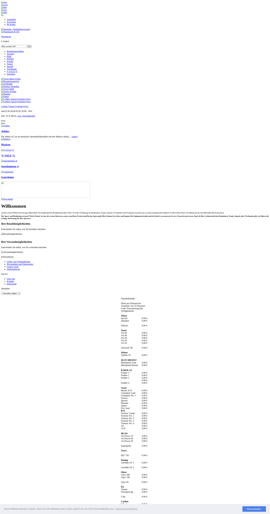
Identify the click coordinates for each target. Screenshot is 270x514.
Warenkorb (6, 36)
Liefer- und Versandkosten (18, 261)
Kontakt (10, 281)
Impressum (11, 284)
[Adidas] (5, 126)
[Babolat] (5, 94)
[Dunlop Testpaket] (10, 86)
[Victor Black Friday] (11, 79)
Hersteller (5, 288)
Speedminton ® (10, 166)
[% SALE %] (7, 150)
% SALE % (8, 155)
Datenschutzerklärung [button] (126, 509)
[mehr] (74, 136)
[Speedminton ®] (9, 161)
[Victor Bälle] (7, 89)
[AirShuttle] (7, 84)
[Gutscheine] (7, 172)
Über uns (11, 279)
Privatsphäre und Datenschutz (20, 264)
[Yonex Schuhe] (8, 91)
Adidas (5, 131)
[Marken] (5, 139)
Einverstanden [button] (254, 509)
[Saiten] (5, 96)
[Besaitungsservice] (10, 81)
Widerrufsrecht (13, 269)
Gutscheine (7, 177)
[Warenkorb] (10, 32)
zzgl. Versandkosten (26, 116)
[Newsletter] (7, 199)
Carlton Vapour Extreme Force (14, 106)
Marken (5, 144)
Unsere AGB (12, 266)
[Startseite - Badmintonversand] (15, 29)
